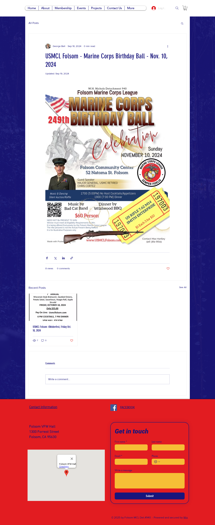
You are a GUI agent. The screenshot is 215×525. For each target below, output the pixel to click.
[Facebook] (113, 407)
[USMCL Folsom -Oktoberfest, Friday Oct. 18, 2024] (53, 307)
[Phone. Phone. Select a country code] (157, 462)
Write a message (123, 470)
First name (121, 441)
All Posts (34, 23)
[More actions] (168, 46)
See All (182, 287)
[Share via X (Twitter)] (55, 258)
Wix (185, 517)
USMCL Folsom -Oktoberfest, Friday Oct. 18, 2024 (52, 328)
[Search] (177, 8)
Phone (155, 455)
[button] (185, 8)
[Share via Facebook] (47, 258)
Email (118, 455)
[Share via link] (71, 258)
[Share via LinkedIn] (63, 258)
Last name (157, 441)
